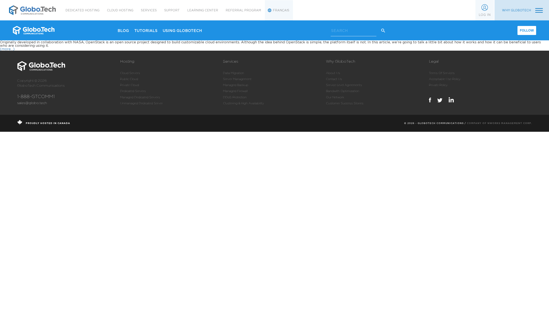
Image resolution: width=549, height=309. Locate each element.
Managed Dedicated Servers (140, 97)
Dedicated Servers (133, 90)
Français (281, 10)
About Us (333, 72)
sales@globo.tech (32, 103)
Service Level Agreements (344, 84)
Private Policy (438, 84)
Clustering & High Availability (243, 103)
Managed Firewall (235, 90)
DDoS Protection (235, 97)
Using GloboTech (182, 30)
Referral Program (243, 10)
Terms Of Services (442, 72)
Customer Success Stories (344, 103)
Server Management (237, 78)
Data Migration (233, 72)
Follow (527, 30)
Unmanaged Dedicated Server (141, 103)
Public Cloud (129, 78)
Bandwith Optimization (342, 90)
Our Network (335, 97)
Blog (123, 30)
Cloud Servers (130, 72)
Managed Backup (235, 84)
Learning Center (202, 10)
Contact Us (334, 78)
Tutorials (145, 30)
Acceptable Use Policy (444, 78)
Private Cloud (129, 84)
